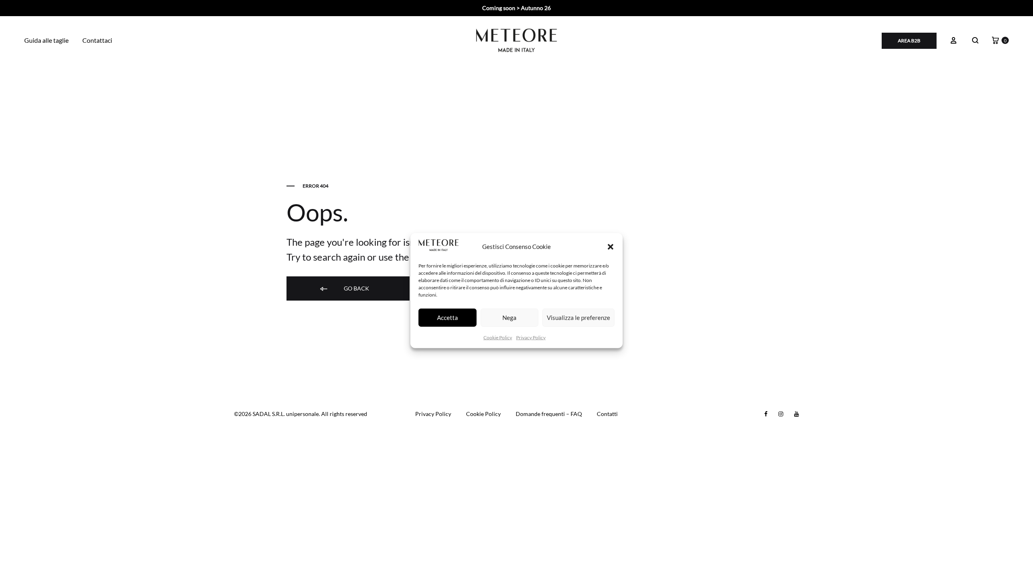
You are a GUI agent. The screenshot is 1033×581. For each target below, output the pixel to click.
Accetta (447, 317)
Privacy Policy (531, 337)
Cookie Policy (497, 337)
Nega (509, 317)
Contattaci (97, 40)
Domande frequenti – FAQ (549, 413)
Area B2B (909, 41)
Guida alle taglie (46, 40)
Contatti (607, 413)
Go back (356, 288)
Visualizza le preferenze (578, 317)
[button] (610, 246)
